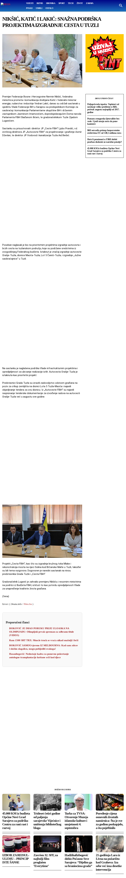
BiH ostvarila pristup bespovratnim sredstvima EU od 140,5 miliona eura (104, 131)
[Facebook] (5, 776)
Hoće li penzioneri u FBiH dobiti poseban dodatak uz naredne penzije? (104, 140)
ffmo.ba (28, 604)
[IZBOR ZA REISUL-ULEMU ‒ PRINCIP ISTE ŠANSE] (16, 844)
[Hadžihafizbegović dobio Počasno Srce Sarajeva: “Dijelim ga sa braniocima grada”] (79, 844)
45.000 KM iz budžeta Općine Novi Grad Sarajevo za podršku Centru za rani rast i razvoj (104, 151)
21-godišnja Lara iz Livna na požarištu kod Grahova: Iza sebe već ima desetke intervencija (109, 862)
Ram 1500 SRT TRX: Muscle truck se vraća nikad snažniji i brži (43, 640)
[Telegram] (35, 776)
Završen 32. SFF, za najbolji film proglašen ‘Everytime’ (45, 860)
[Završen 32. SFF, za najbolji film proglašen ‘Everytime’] (47, 844)
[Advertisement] (42, 190)
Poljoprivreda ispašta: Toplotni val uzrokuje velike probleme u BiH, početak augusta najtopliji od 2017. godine (103, 108)
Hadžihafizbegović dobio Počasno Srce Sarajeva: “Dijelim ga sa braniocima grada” (78, 860)
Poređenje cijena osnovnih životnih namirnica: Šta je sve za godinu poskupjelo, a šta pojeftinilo (109, 821)
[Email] (28, 776)
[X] (13, 776)
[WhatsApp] (20, 776)
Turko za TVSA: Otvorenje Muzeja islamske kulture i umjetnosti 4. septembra (76, 821)
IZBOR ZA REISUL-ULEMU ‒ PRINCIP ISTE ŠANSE (15, 858)
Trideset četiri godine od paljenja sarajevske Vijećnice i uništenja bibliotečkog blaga (47, 821)
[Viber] (43, 776)
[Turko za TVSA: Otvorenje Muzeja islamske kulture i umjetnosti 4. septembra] (79, 802)
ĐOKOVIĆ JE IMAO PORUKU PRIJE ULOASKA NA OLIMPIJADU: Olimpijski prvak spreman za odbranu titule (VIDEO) (41, 632)
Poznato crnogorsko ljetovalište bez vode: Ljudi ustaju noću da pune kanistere (103, 121)
